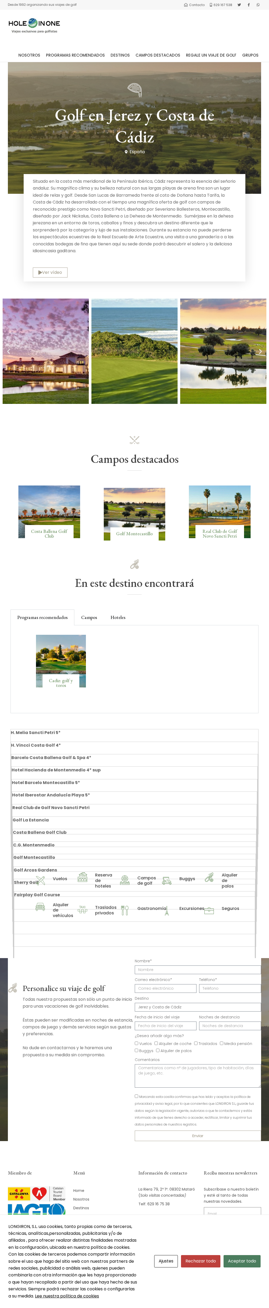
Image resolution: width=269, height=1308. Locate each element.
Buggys (146, 1050)
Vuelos (145, 1043)
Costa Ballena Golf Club (49, 533)
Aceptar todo (242, 1261)
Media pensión (238, 1043)
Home (78, 1190)
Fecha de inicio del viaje (157, 1017)
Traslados (208, 1043)
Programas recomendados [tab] (42, 617)
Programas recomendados (75, 55)
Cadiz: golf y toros (61, 682)
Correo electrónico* (153, 979)
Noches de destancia (219, 1017)
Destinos (120, 55)
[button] (8, 351)
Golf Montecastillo (134, 534)
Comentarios (147, 1059)
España (137, 152)
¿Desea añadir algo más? (159, 1035)
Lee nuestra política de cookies (67, 1296)
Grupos (250, 55)
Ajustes (166, 1261)
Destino (142, 998)
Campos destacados (158, 55)
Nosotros (29, 55)
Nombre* (143, 961)
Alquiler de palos (176, 1050)
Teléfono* (208, 979)
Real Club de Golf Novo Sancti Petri (220, 533)
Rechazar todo (200, 1261)
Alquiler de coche (175, 1043)
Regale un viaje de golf (211, 55)
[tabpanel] (134, 669)
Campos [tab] (89, 617)
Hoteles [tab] (118, 617)
